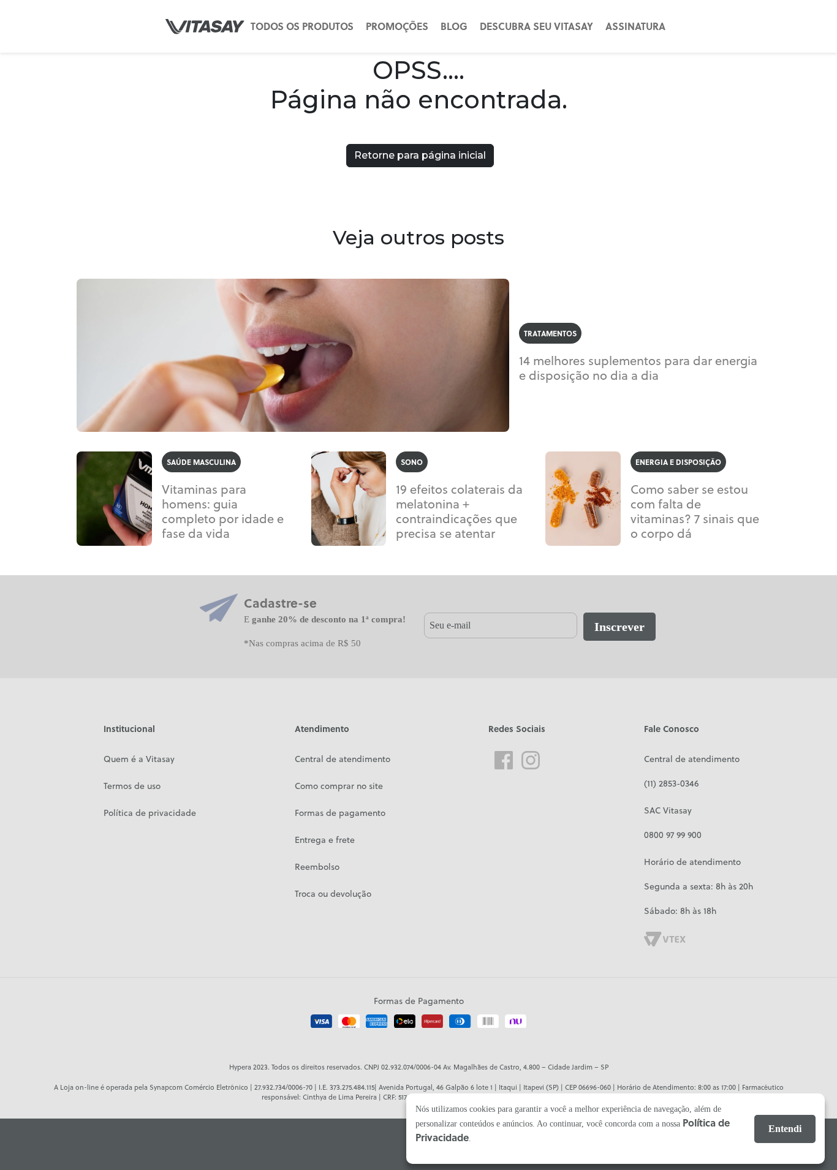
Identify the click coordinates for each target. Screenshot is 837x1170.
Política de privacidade (150, 813)
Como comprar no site (339, 786)
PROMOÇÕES (397, 26)
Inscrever (619, 626)
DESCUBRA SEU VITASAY (536, 26)
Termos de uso (132, 786)
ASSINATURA (635, 26)
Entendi (784, 1128)
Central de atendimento (342, 759)
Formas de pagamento (340, 813)
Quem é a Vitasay (139, 759)
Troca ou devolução (333, 894)
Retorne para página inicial (420, 155)
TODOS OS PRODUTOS (302, 26)
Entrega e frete (325, 840)
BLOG (454, 26)
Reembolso (317, 867)
